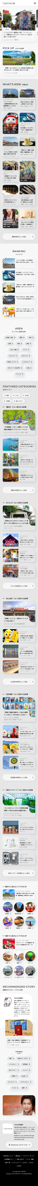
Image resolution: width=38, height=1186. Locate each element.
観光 (8, 395)
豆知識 (8, 401)
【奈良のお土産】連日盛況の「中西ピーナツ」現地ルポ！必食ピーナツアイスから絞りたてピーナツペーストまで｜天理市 (27, 638)
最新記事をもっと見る (19, 237)
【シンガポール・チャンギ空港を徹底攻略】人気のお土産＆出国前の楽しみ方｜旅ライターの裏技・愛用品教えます (16, 809)
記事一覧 (7, 1162)
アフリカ (18, 374)
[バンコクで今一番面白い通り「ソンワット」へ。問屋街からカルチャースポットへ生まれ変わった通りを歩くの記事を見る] (19, 20)
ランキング (11, 1082)
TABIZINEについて (8, 1155)
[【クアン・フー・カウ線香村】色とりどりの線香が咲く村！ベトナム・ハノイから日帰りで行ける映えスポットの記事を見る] (9, 944)
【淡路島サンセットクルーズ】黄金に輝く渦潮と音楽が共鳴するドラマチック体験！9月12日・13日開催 (10, 177)
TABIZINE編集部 (8, 220)
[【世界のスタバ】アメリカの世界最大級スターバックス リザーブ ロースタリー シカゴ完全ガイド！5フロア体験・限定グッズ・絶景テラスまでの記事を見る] (10, 189)
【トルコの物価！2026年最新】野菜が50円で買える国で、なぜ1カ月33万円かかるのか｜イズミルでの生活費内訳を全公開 (10, 153)
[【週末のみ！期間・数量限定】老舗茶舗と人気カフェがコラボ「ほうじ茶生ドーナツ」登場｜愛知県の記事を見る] (27, 141)
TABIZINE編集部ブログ (25, 744)
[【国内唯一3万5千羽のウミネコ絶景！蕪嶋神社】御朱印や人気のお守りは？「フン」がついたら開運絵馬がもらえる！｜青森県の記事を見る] (9, 894)
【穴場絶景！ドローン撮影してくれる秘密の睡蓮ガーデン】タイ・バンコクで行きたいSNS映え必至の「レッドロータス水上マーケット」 (16, 428)
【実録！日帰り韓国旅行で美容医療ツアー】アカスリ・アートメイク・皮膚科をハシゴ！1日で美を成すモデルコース (19, 1041)
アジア (25, 349)
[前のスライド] (3, 22)
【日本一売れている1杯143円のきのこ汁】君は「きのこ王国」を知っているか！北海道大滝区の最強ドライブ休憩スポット (27, 542)
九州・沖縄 (13, 349)
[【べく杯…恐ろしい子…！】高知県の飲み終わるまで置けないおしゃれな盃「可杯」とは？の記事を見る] (10, 731)
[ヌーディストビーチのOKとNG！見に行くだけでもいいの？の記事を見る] (10, 827)
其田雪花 (22, 649)
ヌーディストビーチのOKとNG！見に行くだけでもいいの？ (27, 829)
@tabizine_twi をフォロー (20, 1145)
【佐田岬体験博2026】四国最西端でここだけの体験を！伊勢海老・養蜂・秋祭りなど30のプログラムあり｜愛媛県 (10, 105)
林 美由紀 (16, 717)
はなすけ (27, 891)
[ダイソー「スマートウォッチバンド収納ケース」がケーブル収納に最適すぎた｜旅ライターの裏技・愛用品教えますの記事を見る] (10, 858)
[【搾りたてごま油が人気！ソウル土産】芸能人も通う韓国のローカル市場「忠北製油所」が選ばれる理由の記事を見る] (9, 312)
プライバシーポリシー (29, 1156)
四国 (27, 343)
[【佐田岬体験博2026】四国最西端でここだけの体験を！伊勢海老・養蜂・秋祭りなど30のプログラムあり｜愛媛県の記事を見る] (10, 93)
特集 (10, 1058)
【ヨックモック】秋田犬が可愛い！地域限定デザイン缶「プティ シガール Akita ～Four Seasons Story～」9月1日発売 (27, 223)
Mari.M (32, 100)
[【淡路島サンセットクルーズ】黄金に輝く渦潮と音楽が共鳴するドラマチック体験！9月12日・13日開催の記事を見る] (10, 165)
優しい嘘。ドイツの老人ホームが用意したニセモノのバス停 (26, 764)
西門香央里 (22, 553)
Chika (21, 856)
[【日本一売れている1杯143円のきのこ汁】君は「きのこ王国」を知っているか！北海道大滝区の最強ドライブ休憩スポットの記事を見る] (10, 540)
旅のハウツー (19, 401)
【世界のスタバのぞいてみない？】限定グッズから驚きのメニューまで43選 (16, 522)
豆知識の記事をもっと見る (19, 777)
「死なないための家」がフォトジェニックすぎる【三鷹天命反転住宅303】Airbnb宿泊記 (27, 462)
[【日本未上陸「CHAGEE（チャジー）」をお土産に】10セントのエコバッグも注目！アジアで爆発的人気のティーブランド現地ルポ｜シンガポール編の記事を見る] (10, 666)
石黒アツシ (22, 825)
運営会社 (18, 1155)
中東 (28, 368)
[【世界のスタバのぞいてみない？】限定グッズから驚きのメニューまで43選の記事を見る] (19, 518)
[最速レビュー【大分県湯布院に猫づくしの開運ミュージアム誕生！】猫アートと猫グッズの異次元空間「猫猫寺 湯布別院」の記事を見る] (10, 123)
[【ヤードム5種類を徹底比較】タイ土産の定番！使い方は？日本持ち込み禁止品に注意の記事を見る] (10, 651)
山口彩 (16, 73)
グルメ (17, 395)
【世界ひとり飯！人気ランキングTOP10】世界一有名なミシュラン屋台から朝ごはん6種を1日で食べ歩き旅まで (27, 573)
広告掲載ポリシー (9, 1159)
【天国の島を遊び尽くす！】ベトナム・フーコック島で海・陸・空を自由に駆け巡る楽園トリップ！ (27, 446)
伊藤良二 (16, 40)
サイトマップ (16, 1162)
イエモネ (24, 1162)
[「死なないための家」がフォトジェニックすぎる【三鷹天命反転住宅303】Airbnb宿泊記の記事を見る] (10, 459)
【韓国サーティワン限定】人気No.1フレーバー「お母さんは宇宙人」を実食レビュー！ (27, 558)
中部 (30, 337)
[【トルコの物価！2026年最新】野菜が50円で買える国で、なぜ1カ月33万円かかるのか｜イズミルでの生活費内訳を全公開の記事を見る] (10, 141)
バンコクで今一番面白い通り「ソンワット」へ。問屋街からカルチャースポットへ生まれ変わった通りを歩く (18, 34)
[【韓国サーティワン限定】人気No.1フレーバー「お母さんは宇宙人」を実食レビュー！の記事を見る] (10, 555)
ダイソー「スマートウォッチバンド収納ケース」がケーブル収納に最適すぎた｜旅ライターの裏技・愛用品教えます (27, 860)
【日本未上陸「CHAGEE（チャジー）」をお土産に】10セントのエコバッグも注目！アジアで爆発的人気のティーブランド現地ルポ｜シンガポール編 (27, 669)
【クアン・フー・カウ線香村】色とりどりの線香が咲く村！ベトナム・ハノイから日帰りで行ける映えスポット (25, 944)
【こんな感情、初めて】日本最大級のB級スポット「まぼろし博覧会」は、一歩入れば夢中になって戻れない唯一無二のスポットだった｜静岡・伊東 (27, 177)
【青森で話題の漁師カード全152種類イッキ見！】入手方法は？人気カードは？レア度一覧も (16, 713)
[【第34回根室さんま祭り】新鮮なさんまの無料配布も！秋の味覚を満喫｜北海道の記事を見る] (27, 189)
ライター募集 (30, 1159)
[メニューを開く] (35, 3)
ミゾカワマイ (7, 150)
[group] (18, 26)
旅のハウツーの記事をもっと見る (19, 873)
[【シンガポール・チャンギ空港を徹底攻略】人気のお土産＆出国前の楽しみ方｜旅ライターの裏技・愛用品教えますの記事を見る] (19, 805)
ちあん (15, 125)
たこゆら (22, 174)
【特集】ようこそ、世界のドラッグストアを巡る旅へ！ (16, 619)
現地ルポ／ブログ (23, 1058)
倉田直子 (22, 760)
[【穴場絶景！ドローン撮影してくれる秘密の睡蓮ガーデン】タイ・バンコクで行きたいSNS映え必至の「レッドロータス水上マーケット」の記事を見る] (19, 422)
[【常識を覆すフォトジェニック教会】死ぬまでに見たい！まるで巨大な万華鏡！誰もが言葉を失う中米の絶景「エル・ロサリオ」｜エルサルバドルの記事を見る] (10, 475)
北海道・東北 (9, 337)
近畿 (9, 343)
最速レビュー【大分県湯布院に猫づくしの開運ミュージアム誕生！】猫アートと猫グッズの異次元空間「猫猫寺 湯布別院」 (10, 129)
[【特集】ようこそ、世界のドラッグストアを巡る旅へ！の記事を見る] (19, 613)
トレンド (25, 1070)
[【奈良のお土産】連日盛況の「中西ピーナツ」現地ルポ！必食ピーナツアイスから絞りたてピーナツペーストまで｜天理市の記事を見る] (10, 635)
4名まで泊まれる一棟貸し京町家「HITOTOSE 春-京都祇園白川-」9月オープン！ (27, 103)
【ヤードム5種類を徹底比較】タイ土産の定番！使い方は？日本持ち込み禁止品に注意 (26, 653)
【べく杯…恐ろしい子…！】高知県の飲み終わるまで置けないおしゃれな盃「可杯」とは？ (27, 734)
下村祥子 (22, 126)
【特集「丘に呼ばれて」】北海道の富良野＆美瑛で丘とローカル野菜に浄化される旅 (18, 69)
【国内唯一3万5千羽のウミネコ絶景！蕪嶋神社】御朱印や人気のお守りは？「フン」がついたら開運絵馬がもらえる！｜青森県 (25, 894)
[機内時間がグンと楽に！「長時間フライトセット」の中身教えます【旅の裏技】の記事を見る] (10, 842)
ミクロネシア (26, 362)
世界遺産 (25, 1064)
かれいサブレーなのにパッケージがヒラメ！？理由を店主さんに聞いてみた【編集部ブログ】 (26, 749)
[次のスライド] (35, 22)
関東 (21, 337)
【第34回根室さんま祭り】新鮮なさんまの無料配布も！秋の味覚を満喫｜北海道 (27, 201)
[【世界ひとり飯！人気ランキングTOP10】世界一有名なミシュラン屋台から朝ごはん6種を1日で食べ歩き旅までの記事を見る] (10, 570)
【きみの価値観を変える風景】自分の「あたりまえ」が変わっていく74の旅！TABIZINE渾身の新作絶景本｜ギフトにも (10, 223)
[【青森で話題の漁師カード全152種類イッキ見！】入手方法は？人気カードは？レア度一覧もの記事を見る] (19, 709)
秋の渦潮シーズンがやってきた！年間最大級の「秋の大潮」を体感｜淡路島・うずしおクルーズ (27, 129)
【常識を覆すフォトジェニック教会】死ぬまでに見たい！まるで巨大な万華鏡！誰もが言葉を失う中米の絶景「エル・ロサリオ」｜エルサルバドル (26, 477)
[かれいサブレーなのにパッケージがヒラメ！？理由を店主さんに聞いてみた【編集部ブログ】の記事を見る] (10, 746)
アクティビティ (24, 1082)
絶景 (23, 1088)
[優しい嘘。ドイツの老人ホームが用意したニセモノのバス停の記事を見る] (10, 762)
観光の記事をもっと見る (19, 490)
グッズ (14, 1088)
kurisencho (22, 633)
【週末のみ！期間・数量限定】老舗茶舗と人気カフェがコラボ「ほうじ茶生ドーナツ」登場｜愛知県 (27, 151)
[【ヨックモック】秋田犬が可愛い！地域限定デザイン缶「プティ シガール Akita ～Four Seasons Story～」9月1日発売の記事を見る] (27, 213)
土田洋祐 (22, 442)
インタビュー (12, 1064)
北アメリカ (25, 356)
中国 (18, 343)
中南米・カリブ (11, 362)
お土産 (27, 395)
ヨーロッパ (12, 356)
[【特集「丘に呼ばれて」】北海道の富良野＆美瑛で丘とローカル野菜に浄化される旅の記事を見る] (19, 58)
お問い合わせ (20, 1159)
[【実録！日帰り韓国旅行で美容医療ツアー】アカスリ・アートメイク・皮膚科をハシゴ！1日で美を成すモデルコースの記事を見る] (19, 1028)
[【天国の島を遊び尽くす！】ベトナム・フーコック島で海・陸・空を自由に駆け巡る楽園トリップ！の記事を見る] (10, 444)
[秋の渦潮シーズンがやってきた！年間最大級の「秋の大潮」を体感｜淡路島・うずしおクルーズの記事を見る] (27, 117)
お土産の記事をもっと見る (19, 682)
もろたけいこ (7, 198)
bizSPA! (19, 1166)
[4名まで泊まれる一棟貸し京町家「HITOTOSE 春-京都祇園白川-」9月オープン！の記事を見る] (27, 93)
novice (31, 1162)
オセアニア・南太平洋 (14, 368)
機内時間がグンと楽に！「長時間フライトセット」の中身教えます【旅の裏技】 (27, 844)
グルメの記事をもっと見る (19, 586)
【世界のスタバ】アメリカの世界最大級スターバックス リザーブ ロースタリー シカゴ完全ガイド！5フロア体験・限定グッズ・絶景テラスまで (10, 201)
